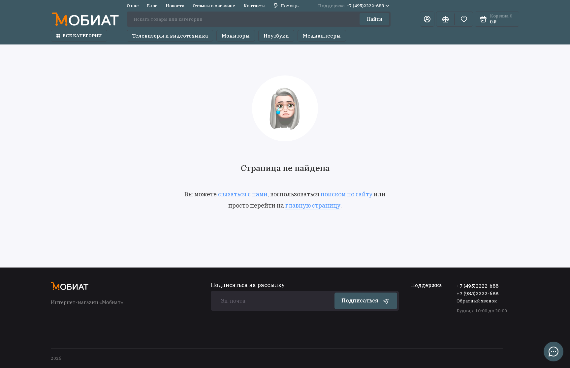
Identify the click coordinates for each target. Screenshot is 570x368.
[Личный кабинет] (427, 19)
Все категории (82, 36)
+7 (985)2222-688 (477, 293)
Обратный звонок (477, 301)
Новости (175, 6)
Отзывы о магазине (214, 6)
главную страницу (312, 205)
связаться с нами (243, 194)
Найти (374, 19)
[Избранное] (464, 19)
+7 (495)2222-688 (351, 6)
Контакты (254, 6)
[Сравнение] (445, 19)
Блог (152, 6)
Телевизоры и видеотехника (170, 36)
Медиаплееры (322, 36)
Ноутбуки (276, 36)
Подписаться (359, 300)
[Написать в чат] (553, 351)
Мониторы (236, 36)
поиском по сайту (346, 194)
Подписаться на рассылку (248, 285)
